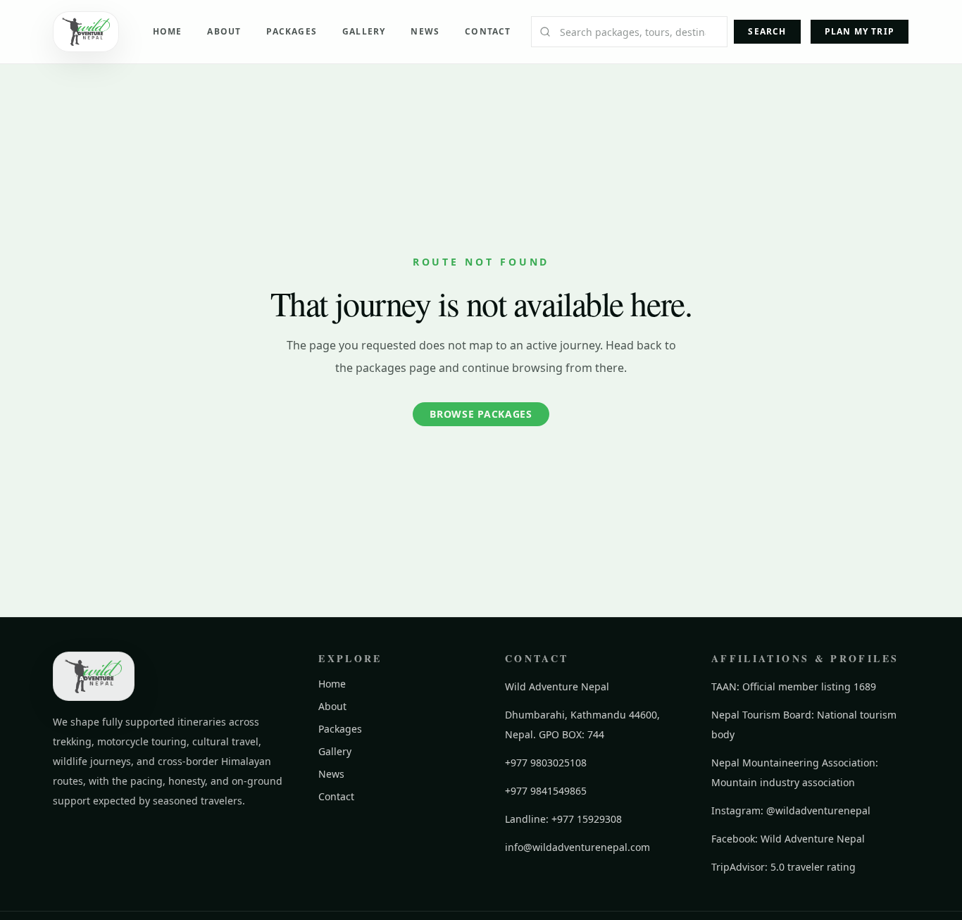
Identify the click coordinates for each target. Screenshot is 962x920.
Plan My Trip (859, 31)
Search (767, 31)
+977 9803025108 (546, 762)
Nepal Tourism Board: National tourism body (804, 724)
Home (167, 31)
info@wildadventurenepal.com (577, 847)
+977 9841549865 (546, 790)
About (224, 31)
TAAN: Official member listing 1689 (793, 686)
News (425, 31)
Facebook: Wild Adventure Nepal (788, 838)
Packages (291, 31)
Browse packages (481, 414)
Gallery (363, 31)
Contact (488, 31)
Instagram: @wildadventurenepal (790, 810)
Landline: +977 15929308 (563, 819)
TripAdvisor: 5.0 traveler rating (783, 867)
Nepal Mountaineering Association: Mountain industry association (794, 772)
